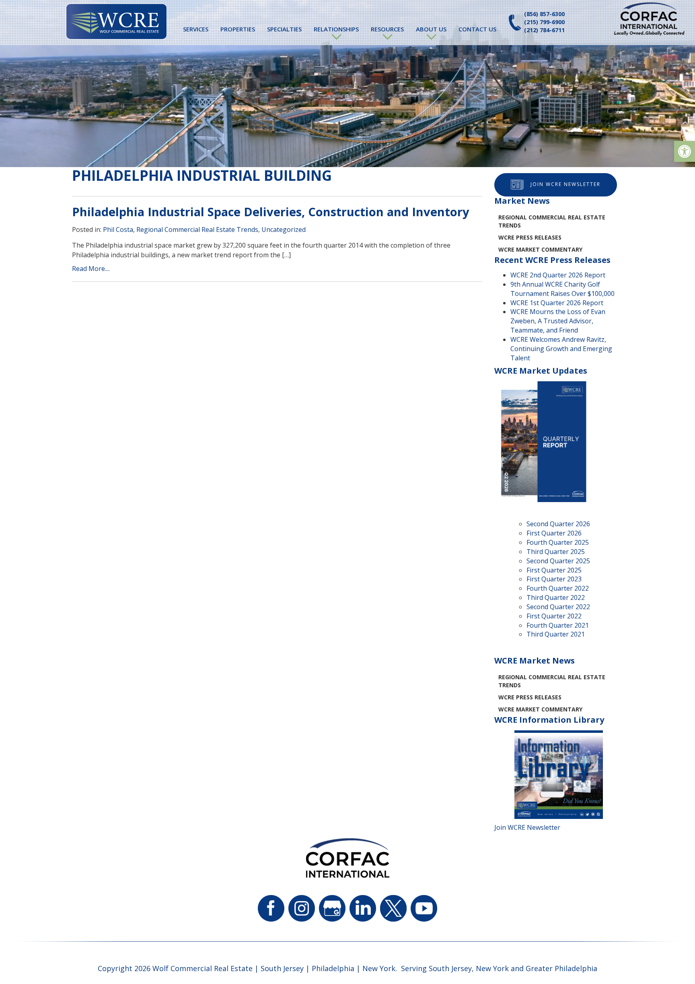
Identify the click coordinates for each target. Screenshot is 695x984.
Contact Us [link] (477, 29)
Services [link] (195, 29)
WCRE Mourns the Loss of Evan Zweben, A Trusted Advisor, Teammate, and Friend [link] (557, 321)
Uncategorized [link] (283, 229)
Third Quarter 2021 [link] (555, 634)
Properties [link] (237, 29)
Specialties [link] (284, 29)
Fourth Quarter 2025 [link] (557, 542)
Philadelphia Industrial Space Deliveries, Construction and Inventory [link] (270, 211)
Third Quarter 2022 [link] (555, 597)
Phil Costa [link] (118, 229)
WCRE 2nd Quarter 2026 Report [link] (557, 275)
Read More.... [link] (91, 268)
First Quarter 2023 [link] (554, 579)
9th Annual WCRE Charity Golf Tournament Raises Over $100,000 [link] (562, 289)
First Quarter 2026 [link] (554, 533)
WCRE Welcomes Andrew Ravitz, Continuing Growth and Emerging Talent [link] (561, 348)
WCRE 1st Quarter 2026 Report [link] (556, 302)
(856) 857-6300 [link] (544, 14)
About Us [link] (431, 29)
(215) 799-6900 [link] (544, 22)
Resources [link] (387, 29)
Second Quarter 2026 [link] (558, 523)
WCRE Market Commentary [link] (540, 249)
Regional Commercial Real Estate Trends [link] (197, 229)
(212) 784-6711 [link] (544, 30)
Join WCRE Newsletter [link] (565, 184)
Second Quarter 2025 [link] (558, 560)
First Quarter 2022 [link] (554, 616)
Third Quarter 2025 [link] (555, 551)
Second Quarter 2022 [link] (558, 606)
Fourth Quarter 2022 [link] (557, 588)
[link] (684, 151)
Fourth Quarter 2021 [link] (557, 625)
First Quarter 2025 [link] (554, 570)
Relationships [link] (336, 29)
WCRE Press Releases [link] (529, 237)
